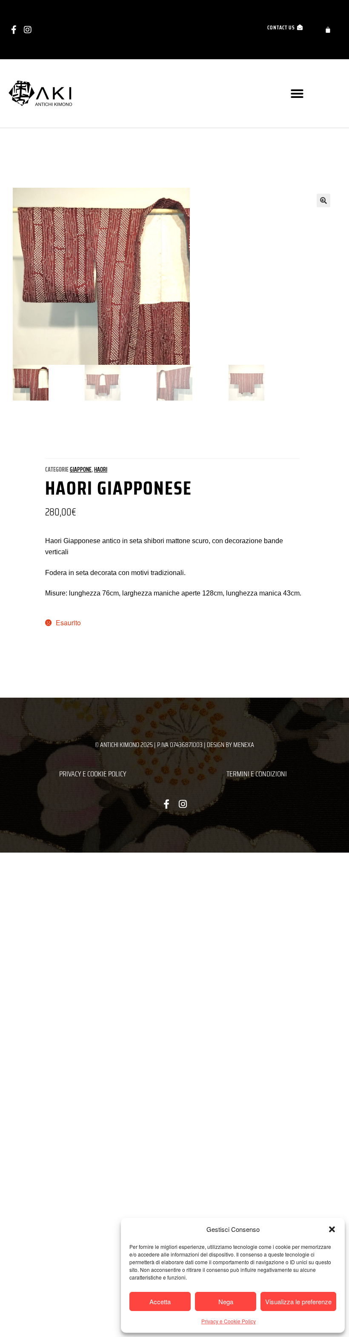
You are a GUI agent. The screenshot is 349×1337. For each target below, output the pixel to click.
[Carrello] (328, 29)
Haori (100, 469)
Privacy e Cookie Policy (228, 1321)
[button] (332, 1229)
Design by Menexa (230, 744)
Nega (225, 1301)
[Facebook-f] (14, 30)
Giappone (81, 469)
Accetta (160, 1301)
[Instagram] (28, 30)
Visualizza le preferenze (298, 1301)
